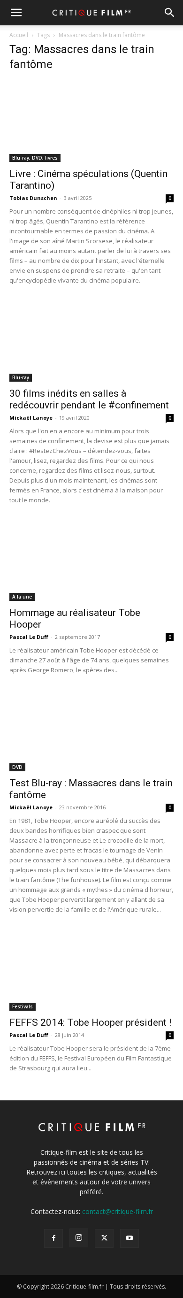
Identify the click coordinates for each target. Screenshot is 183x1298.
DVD (17, 767)
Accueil (18, 35)
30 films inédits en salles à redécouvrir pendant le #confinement (89, 399)
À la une (22, 596)
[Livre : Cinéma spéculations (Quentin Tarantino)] (91, 121)
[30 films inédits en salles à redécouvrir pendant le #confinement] (91, 341)
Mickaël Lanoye (31, 417)
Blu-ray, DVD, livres (35, 157)
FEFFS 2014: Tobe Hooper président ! (90, 1022)
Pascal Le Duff (28, 636)
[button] (16, 12)
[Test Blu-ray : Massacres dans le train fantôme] (91, 730)
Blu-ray (20, 377)
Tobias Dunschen (33, 197)
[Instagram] (78, 1238)
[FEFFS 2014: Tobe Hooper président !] (91, 970)
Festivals (22, 1006)
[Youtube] (129, 1238)
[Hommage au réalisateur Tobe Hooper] (91, 560)
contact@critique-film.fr (117, 1211)
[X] (104, 1238)
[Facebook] (53, 1238)
